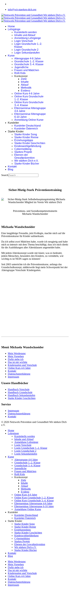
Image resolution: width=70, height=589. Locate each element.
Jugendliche (21, 67)
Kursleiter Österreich (26, 128)
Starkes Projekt (23, 152)
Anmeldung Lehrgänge (27, 38)
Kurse (11, 55)
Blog (10, 169)
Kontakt (12, 166)
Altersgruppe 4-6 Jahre (27, 58)
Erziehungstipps (23, 140)
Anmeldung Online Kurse (28, 119)
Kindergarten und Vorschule (22, 365)
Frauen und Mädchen (26, 70)
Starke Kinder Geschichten (29, 143)
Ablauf (24, 84)
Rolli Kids (20, 73)
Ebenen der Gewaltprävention (24, 156)
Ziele (24, 79)
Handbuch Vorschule (18, 389)
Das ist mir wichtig (17, 362)
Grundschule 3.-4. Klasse (28, 64)
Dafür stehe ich (15, 359)
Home (11, 26)
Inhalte (25, 81)
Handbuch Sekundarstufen (21, 395)
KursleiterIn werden (25, 32)
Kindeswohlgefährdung (27, 146)
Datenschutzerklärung (19, 373)
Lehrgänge (14, 29)
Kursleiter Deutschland (27, 125)
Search (4, 175)
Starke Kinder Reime (26, 137)
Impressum (13, 376)
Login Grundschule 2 (26, 49)
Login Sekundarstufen (27, 52)
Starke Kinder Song (25, 134)
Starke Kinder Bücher (26, 163)
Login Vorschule (23, 41)
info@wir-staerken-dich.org (22, 9)
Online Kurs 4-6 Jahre (27, 93)
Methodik (26, 87)
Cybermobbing (22, 149)
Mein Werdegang (17, 353)
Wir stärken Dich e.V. (26, 160)
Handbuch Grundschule (20, 392)
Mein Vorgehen (16, 356)
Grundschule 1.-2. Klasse (28, 61)
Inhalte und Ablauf (24, 35)
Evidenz (25, 90)
